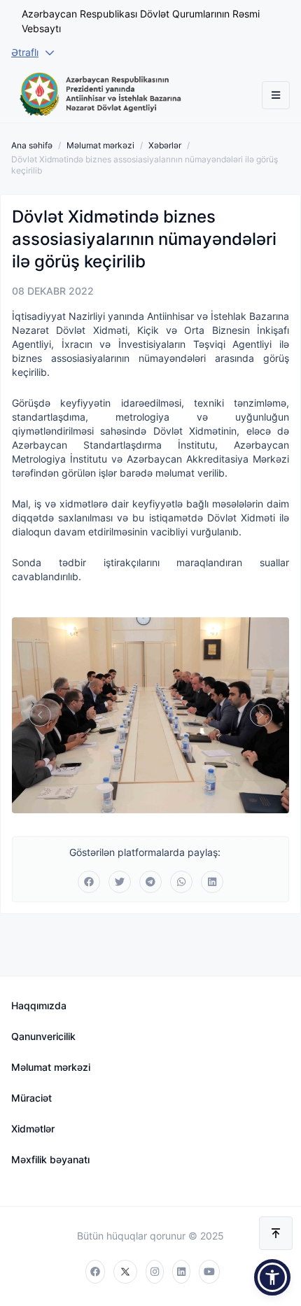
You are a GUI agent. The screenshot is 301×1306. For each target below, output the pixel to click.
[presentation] (40, 715)
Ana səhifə (31, 145)
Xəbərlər (164, 145)
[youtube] (209, 1272)
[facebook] (95, 1272)
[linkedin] (181, 1272)
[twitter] (125, 1272)
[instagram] (155, 1272)
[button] (272, 1277)
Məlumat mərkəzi (100, 145)
